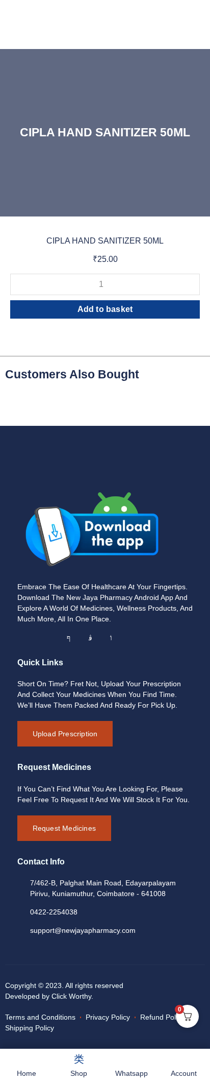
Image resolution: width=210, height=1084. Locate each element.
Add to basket (105, 309)
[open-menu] (185, 20)
